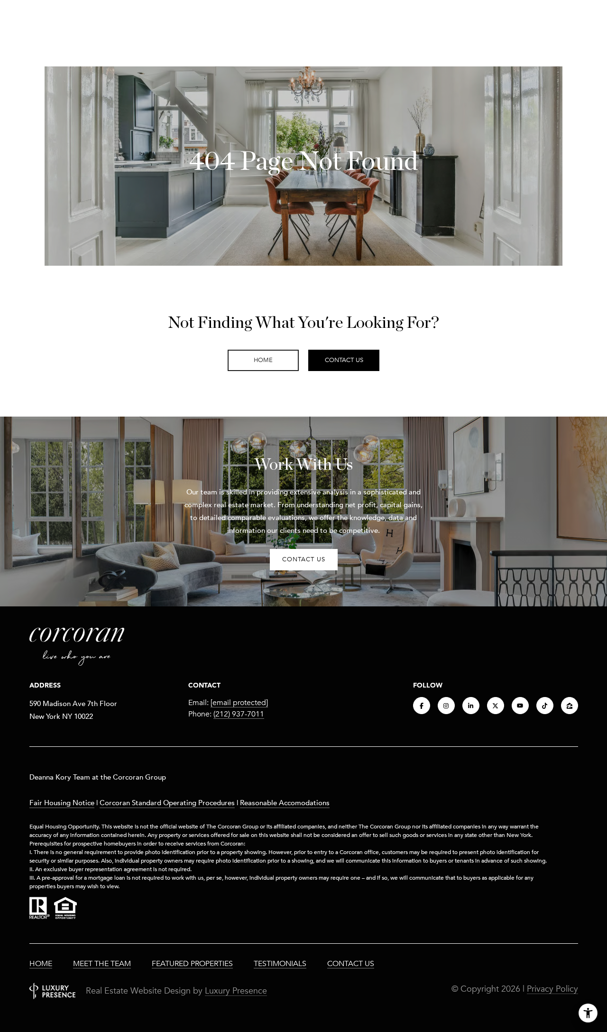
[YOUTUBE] (520, 705)
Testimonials (280, 963)
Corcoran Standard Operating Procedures (167, 802)
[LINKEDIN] (470, 705)
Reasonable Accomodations (285, 802)
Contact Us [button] (344, 360)
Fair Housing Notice (61, 802)
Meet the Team (102, 963)
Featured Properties (192, 963)
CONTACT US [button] (303, 559)
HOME (263, 360)
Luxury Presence (236, 991)
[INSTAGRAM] (446, 705)
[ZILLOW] (569, 705)
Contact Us (350, 963)
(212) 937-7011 (238, 714)
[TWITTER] (495, 705)
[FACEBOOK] (421, 705)
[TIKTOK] (544, 705)
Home (40, 963)
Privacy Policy (552, 989)
